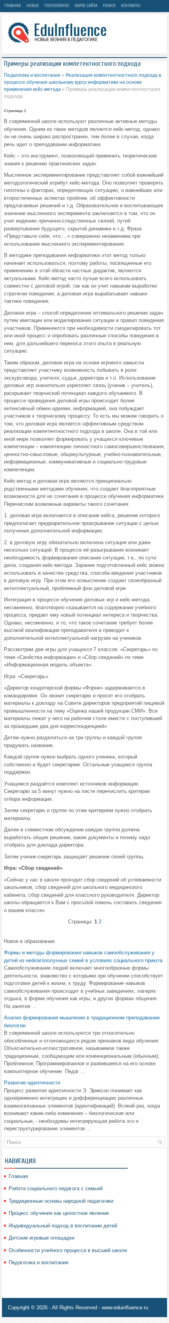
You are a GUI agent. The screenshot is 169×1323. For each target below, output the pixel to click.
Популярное (56, 5)
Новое (32, 5)
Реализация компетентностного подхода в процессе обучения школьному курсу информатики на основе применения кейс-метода (82, 82)
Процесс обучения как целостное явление (59, 1213)
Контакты (131, 5)
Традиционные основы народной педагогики (61, 1201)
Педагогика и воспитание (32, 75)
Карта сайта (86, 5)
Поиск (109, 5)
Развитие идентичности (32, 1083)
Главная (12, 5)
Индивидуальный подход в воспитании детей (63, 1226)
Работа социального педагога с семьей (56, 1188)
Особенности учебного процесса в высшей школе (68, 1250)
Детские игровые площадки (41, 1238)
